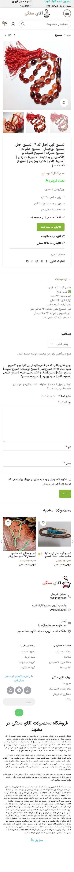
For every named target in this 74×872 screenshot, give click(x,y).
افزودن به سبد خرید (51, 227)
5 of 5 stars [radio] (42, 396)
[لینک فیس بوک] (46, 261)
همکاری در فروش (62, 694)
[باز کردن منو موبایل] (67, 13)
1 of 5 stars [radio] (53, 396)
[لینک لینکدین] (32, 261)
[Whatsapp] (27, 690)
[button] (67, 75)
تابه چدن (46, 766)
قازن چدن (24, 766)
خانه (68, 35)
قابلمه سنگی (66, 821)
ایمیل (67, 463)
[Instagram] (10, 690)
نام (68, 447)
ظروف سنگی (18, 804)
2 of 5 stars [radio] (51, 396)
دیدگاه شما (64, 402)
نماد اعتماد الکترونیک (60, 689)
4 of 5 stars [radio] (45, 396)
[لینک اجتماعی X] (41, 261)
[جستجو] (23, 24)
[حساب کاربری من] (13, 24)
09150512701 (52, 6)
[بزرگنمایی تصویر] (64, 102)
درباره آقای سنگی (61, 677)
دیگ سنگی (30, 758)
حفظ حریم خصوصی (60, 662)
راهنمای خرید (27, 646)
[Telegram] (19, 690)
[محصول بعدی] (5, 35)
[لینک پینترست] (36, 261)
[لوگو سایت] (37, 13)
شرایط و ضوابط (26, 662)
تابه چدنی (14, 766)
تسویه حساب (28, 651)
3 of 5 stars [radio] (48, 396)
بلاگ (68, 699)
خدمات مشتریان (62, 646)
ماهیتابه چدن (35, 766)
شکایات (67, 657)
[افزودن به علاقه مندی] (43, 522)
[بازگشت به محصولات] (9, 35)
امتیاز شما (65, 396)
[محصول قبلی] (14, 35)
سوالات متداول (63, 651)
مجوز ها (67, 683)
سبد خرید (30, 657)
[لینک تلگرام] (27, 261)
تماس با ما (65, 667)
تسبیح (58, 35)
